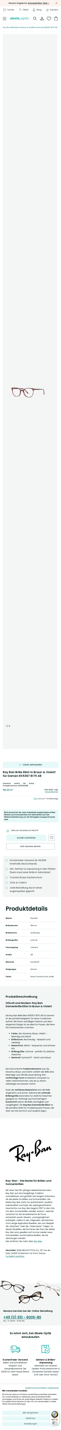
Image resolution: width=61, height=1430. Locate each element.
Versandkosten (51, 792)
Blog (39, 9)
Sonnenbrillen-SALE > (38, 3)
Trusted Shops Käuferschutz (26, 877)
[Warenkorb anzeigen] (55, 18)
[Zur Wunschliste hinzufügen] (52, 838)
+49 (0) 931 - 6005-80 (22, 1317)
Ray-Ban (38, 1241)
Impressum (53, 1388)
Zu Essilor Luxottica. (15, 1256)
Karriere (54, 9)
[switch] (54, 1423)
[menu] (4, 18)
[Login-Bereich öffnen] (42, 18)
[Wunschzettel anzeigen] (49, 18)
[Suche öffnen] (35, 18)
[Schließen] (56, 3)
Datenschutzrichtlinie (36, 1388)
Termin (10, 9)
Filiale (25, 9)
